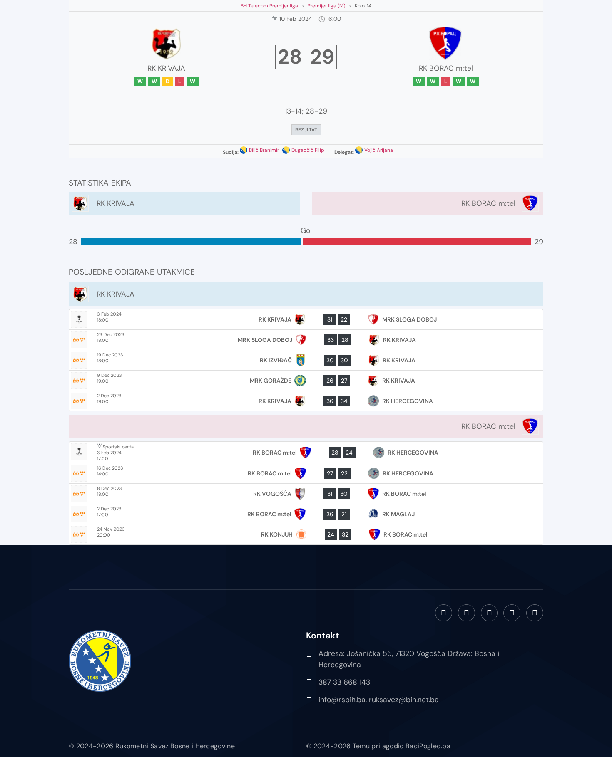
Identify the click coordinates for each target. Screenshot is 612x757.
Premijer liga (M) (326, 5)
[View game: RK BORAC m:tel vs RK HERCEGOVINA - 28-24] (306, 452)
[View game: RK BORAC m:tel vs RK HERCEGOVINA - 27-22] (306, 473)
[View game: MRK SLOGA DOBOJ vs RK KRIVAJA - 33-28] (306, 340)
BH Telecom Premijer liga (269, 5)
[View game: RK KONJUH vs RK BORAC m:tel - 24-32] (306, 534)
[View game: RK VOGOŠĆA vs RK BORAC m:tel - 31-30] (306, 494)
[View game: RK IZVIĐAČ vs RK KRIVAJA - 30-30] (306, 360)
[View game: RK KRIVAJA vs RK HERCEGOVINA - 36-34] (306, 401)
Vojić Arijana (378, 150)
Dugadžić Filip (307, 150)
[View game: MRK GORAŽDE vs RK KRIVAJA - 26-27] (306, 381)
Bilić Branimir (264, 150)
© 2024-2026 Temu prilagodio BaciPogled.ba (378, 746)
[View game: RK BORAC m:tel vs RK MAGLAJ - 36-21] (306, 514)
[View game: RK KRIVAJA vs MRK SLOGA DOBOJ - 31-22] (306, 319)
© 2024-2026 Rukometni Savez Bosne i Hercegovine (152, 746)
